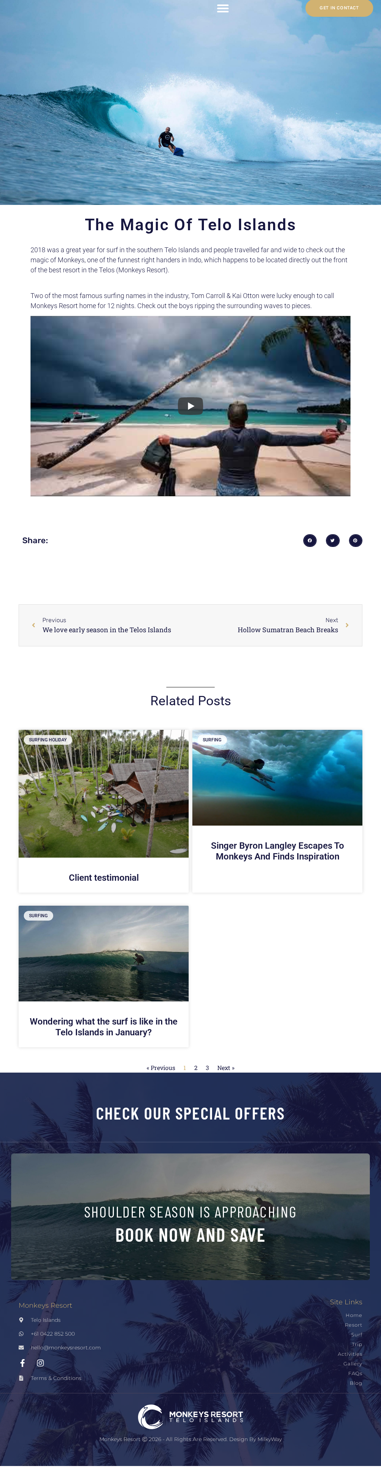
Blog (356, 1383)
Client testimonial (104, 878)
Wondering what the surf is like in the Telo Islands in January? (103, 1027)
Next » (225, 1067)
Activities (350, 1354)
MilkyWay (269, 1439)
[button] (310, 540)
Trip (357, 1344)
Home (354, 1315)
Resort (353, 1325)
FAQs (355, 1373)
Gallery (352, 1363)
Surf (356, 1334)
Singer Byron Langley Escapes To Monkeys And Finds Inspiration (277, 851)
